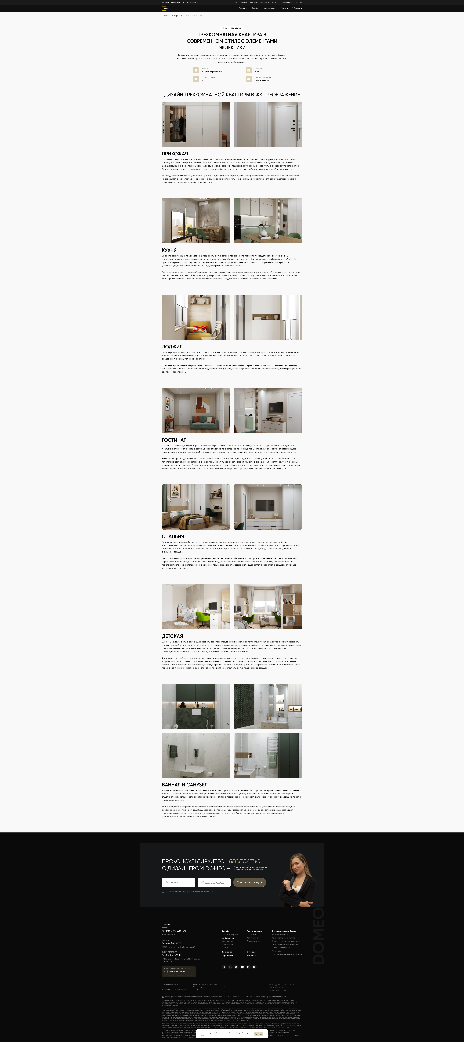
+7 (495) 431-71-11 (178, 2)
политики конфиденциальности (256, 1027)
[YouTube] (242, 966)
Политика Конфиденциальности (235, 1024)
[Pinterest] (236, 966)
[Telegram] (224, 966)
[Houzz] (248, 966)
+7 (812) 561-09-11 (171, 954)
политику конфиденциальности (273, 997)
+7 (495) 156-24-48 (174, 971)
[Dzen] (254, 966)
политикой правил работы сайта (238, 1020)
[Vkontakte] (230, 966)
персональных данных (204, 892)
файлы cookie (219, 1033)
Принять (258, 1034)
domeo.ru (257, 1025)
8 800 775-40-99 (174, 931)
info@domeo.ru (192, 2)
